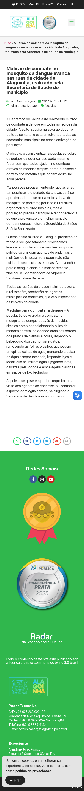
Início (7, 43)
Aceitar (15, 780)
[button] (71, 22)
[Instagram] (42, 479)
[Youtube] (51, 479)
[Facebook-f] (33, 479)
